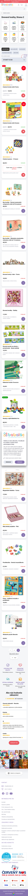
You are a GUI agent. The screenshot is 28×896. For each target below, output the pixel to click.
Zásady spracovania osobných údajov (13, 458)
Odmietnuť (8, 462)
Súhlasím (19, 462)
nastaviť (19, 454)
